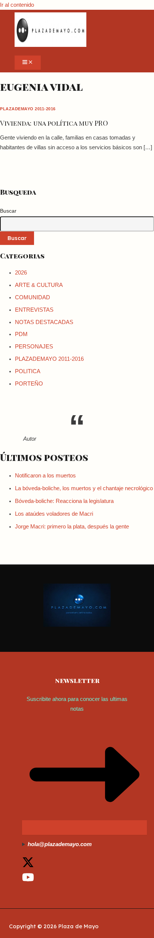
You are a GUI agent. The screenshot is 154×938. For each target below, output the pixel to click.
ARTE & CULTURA (39, 285)
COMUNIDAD (32, 297)
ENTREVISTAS (34, 310)
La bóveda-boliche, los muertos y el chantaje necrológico (84, 488)
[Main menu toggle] (28, 63)
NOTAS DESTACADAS (44, 322)
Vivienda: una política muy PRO (54, 123)
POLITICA (27, 371)
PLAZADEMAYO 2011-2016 (28, 109)
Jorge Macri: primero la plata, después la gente (72, 527)
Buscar (8, 211)
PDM (21, 334)
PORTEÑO (29, 384)
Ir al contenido (17, 5)
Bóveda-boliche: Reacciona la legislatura (64, 501)
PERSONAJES (34, 347)
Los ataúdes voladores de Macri (54, 514)
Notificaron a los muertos (45, 476)
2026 (21, 273)
